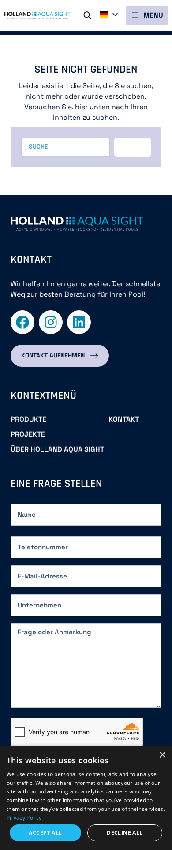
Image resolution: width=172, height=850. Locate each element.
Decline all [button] (124, 832)
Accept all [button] (45, 832)
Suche (91, 14)
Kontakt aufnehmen (53, 355)
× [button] (162, 755)
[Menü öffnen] (147, 15)
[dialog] (86, 798)
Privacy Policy (24, 817)
